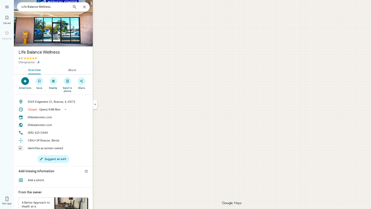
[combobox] (45, 6)
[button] (53, 109)
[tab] (34, 69)
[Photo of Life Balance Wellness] (53, 23)
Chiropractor (27, 62)
